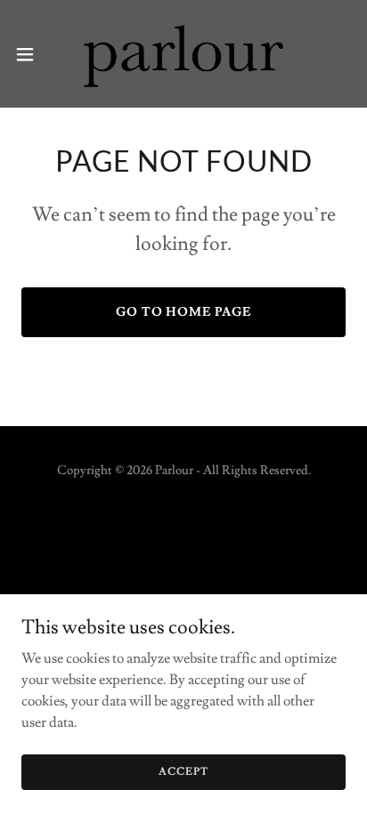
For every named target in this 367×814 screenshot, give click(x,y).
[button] (33, 54)
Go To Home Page (184, 312)
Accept (183, 771)
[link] (183, 54)
